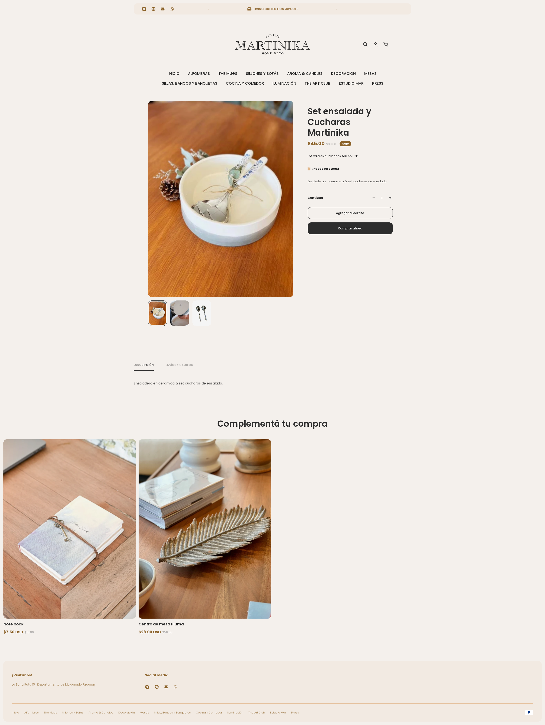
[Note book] (69, 529)
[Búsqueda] (365, 44)
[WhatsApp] (172, 9)
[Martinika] (272, 44)
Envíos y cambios (179, 365)
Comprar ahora (350, 228)
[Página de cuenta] (375, 44)
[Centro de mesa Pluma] (205, 529)
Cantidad (315, 198)
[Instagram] (144, 9)
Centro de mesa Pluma (161, 624)
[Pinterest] (153, 9)
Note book (13, 624)
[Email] (163, 9)
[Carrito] (386, 44)
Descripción (144, 365)
